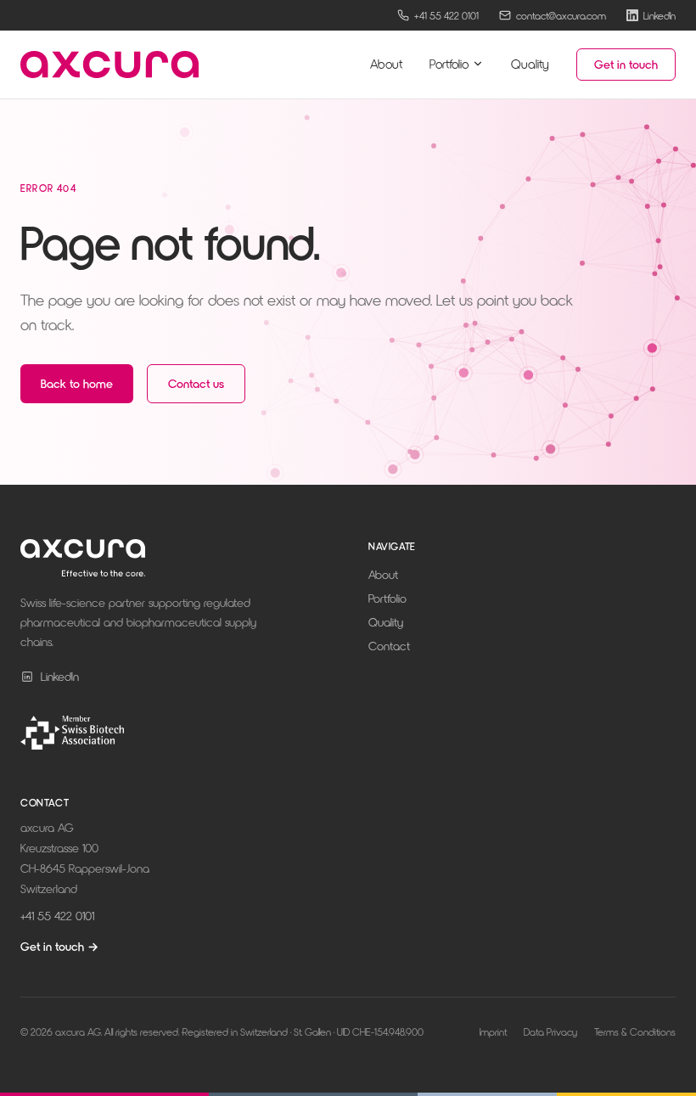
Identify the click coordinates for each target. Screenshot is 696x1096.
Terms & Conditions (635, 1031)
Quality (530, 63)
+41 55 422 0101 (57, 915)
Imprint (493, 1031)
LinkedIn (60, 676)
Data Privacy (550, 1031)
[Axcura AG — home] (109, 64)
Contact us (196, 383)
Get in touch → (59, 946)
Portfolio (449, 63)
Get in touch (626, 64)
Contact (389, 645)
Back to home (77, 383)
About (386, 63)
